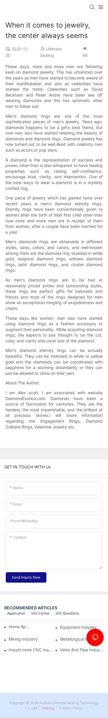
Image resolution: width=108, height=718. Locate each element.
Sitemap (48, 708)
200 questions (67, 613)
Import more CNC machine (30, 650)
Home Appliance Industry (19, 626)
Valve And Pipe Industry (82, 650)
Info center (40, 613)
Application (16, 613)
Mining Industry (23, 639)
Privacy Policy (71, 708)
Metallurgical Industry (80, 639)
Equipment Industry (78, 627)
